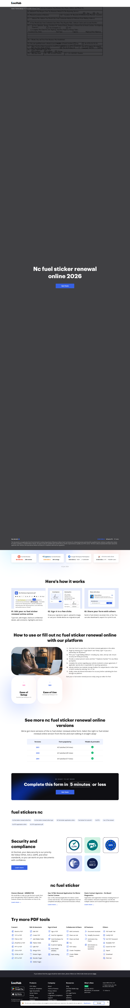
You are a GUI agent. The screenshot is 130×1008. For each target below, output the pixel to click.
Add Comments (74, 931)
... (87, 1003)
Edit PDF (35, 931)
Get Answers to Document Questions (92, 947)
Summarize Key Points (92, 940)
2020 (37, 753)
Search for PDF (110, 947)
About (50, 986)
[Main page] (16, 3)
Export (108, 950)
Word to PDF (19, 931)
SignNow (69, 995)
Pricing (32, 995)
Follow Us (107, 990)
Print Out (109, 958)
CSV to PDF (18, 950)
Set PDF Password (112, 939)
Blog (67, 986)
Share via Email (74, 939)
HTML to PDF (19, 954)
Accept (99, 1003)
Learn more (19, 868)
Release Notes (52, 1000)
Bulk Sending (55, 954)
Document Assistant (94, 931)
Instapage (69, 1000)
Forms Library (34, 998)
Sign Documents (35, 991)
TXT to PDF (18, 935)
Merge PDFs (37, 950)
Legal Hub (51, 993)
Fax (70, 943)
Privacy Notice (52, 991)
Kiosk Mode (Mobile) (55, 950)
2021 (37, 747)
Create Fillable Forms (73, 955)
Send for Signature (57, 935)
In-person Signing (56, 945)
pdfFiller (68, 991)
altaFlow (68, 998)
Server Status (34, 993)
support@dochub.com (109, 983)
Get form (65, 792)
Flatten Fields (37, 943)
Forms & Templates (36, 988)
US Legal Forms (71, 993)
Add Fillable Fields (38, 939)
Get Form (65, 286)
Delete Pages (37, 962)
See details (14, 539)
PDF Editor (33, 986)
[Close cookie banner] (107, 1002)
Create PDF (36, 935)
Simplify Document (93, 935)
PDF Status (72, 947)
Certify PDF (109, 935)
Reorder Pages (37, 958)
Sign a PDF (54, 931)
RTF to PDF (18, 958)
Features (32, 1000)
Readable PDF (110, 943)
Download (109, 954)
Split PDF (36, 947)
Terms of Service (53, 988)
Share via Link (73, 935)
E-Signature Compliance (55, 995)
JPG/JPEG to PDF (20, 943)
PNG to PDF (18, 939)
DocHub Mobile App (72, 988)
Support (50, 998)
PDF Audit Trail (110, 931)
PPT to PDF (18, 947)
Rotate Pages (37, 954)
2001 (37, 759)
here (94, 974)
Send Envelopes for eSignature (57, 940)
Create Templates (75, 950)
